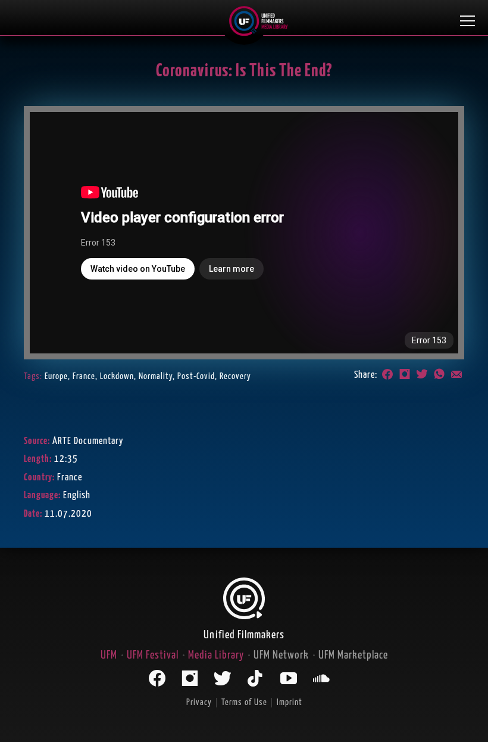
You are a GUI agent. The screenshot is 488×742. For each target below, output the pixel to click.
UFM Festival (153, 655)
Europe (56, 376)
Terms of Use (244, 702)
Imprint (289, 702)
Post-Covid (196, 376)
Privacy (199, 702)
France (84, 376)
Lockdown (117, 376)
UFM (109, 655)
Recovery (235, 376)
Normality (156, 376)
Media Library (216, 655)
